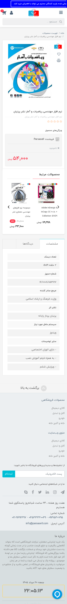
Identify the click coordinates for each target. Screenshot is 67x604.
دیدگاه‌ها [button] (28, 244)
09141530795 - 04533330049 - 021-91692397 (37, 517)
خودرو (62, 418)
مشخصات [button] (52, 244)
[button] (6, 12)
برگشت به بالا (30, 388)
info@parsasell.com (37, 523)
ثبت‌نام (9, 474)
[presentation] (58, 207)
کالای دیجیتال (58, 408)
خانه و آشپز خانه (57, 423)
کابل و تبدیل (59, 413)
